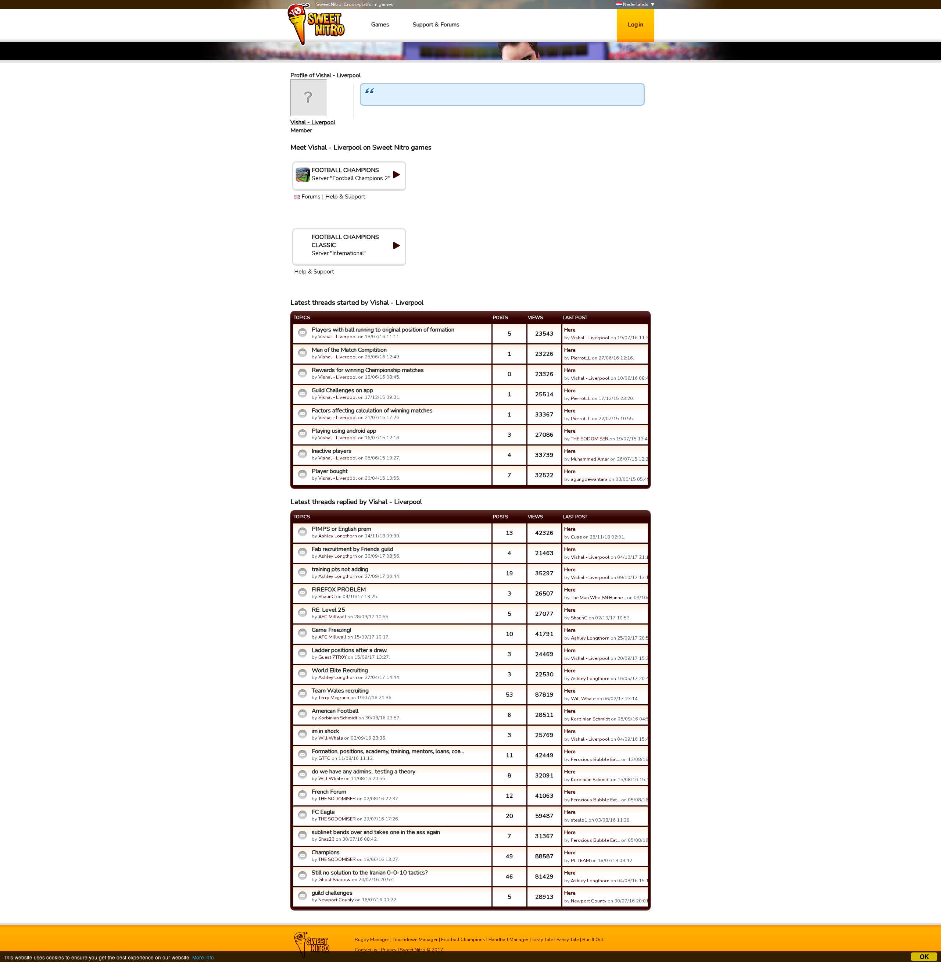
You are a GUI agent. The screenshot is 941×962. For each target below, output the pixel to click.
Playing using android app (344, 430)
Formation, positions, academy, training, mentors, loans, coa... (388, 751)
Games (380, 25)
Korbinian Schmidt (337, 718)
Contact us (366, 950)
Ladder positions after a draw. (349, 650)
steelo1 (579, 820)
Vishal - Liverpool (312, 122)
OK (924, 956)
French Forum (329, 791)
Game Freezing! (331, 630)
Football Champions (463, 939)
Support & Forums (436, 25)
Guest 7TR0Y (332, 657)
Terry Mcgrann (333, 697)
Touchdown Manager (415, 939)
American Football (335, 711)
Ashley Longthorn (337, 536)
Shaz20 (326, 839)
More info (203, 957)
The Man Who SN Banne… (598, 597)
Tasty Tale (542, 939)
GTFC (324, 758)
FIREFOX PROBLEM (339, 589)
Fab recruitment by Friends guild (352, 549)
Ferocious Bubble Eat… (595, 759)
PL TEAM (580, 860)
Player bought (330, 471)
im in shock (325, 731)
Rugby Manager (372, 939)
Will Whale (583, 698)
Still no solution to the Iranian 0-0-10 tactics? (370, 872)
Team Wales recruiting (340, 690)
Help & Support (345, 197)
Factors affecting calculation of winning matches (372, 410)
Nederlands (635, 4)
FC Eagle (323, 812)
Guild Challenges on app (342, 390)
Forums (311, 197)
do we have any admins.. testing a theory (363, 771)
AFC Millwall (332, 617)
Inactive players (331, 451)
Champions (326, 852)
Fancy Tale (568, 939)
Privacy (389, 950)
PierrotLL (581, 358)
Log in (635, 25)
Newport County (336, 900)
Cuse (576, 537)
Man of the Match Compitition (349, 350)
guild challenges (332, 892)
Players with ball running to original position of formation (383, 329)
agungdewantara (589, 479)
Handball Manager (509, 939)
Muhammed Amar (590, 459)
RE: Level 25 (328, 609)
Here (570, 329)
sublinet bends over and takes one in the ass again (376, 832)
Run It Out (592, 939)
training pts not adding (340, 569)
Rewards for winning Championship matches (368, 370)
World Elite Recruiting (340, 670)
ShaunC (326, 596)
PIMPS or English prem (341, 529)
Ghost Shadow (334, 879)
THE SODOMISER (589, 439)
